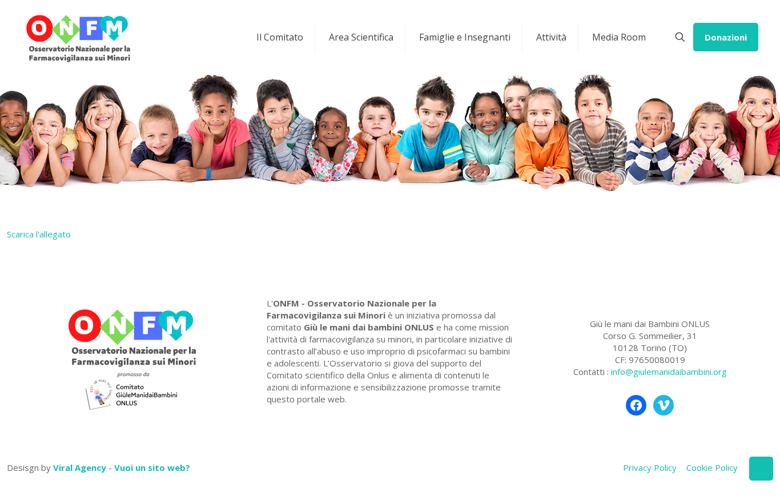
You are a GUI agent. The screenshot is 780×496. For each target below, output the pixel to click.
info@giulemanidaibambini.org (669, 371)
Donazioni (726, 37)
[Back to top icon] (761, 469)
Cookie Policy (712, 467)
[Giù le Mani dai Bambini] (77, 37)
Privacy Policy (650, 467)
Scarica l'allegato (39, 234)
